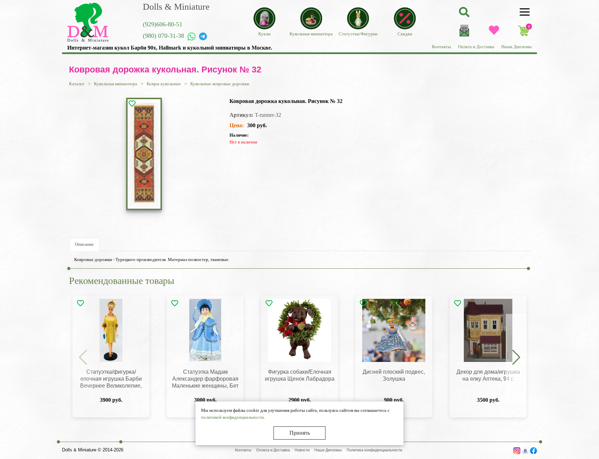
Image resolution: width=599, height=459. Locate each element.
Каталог (77, 83)
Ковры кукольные (164, 83)
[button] (516, 357)
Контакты (441, 46)
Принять (299, 433)
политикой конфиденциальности (232, 417)
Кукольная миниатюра (115, 83)
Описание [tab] (84, 244)
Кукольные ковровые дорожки (219, 83)
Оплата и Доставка (476, 46)
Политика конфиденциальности (374, 450)
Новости (302, 450)
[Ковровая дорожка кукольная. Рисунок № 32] (144, 154)
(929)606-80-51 (162, 24)
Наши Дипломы (516, 46)
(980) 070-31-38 (163, 35)
